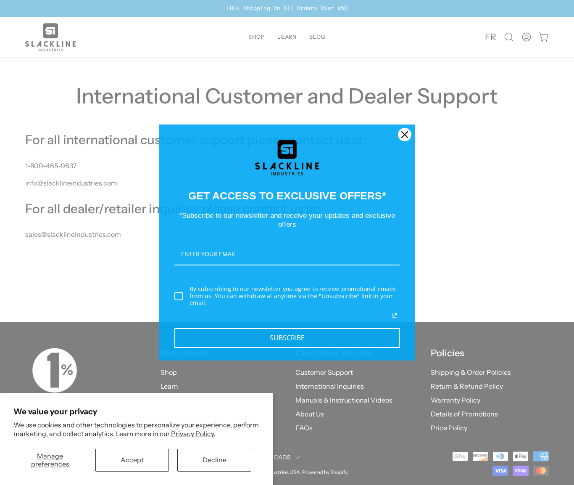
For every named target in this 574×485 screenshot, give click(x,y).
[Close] (405, 135)
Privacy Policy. (193, 433)
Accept (132, 460)
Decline (214, 460)
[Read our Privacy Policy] (395, 315)
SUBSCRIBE (287, 337)
